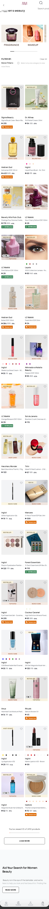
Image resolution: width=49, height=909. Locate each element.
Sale (5, 11)
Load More (24, 841)
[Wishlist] (21, 87)
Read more (10, 890)
